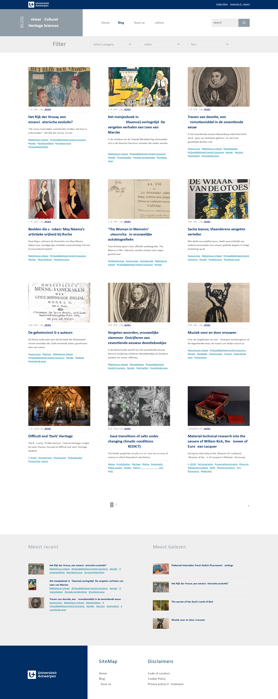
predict (128, 468)
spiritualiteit (194, 156)
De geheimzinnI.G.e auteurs (50, 333)
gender (32, 143)
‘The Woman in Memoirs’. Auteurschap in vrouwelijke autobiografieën (130, 234)
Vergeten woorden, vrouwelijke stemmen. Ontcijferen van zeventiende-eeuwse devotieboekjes (137, 338)
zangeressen (201, 357)
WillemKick (207, 471)
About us (138, 22)
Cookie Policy (222, 4)
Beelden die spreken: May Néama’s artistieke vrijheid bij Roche (56, 231)
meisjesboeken (124, 157)
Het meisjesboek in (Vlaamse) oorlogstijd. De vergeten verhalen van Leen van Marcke (136, 124)
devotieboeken (231, 149)
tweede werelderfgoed (144, 157)
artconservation (206, 464)
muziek (228, 354)
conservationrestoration (227, 464)
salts (111, 471)
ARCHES (47, 109)
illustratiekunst (45, 259)
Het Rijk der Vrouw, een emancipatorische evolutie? (50, 119)
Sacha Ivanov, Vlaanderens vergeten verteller (216, 231)
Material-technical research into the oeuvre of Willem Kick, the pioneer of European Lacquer (218, 441)
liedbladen (202, 354)
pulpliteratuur (216, 259)
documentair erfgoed (198, 350)
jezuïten (239, 152)
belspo (112, 464)
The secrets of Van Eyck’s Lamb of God (192, 602)
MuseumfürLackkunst (198, 468)
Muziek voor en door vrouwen (212, 333)
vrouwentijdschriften (38, 147)
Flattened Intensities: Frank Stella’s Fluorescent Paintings (202, 565)
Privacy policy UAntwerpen (166, 684)
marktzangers (216, 354)
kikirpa (146, 464)
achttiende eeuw (116, 261)
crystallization (124, 464)
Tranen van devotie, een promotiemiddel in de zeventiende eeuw (215, 122)
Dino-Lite (244, 464)
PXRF (213, 468)
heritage (137, 464)
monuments (157, 464)
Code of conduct (159, 673)
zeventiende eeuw (211, 156)
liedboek (80, 358)
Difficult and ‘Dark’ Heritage (50, 436)
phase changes (115, 468)
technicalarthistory (226, 468)
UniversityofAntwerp (38, 461)
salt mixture (148, 468)
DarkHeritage (45, 458)
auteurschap (194, 149)
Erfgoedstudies (75, 458)
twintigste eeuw (63, 143)
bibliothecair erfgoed (38, 140)
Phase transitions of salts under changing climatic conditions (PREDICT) (133, 441)
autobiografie (147, 261)
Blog (121, 22)
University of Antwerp (240, 4)
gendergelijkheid (46, 143)
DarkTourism (60, 458)
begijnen (47, 354)
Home (106, 22)
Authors (158, 22)
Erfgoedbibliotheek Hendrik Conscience (68, 140)
